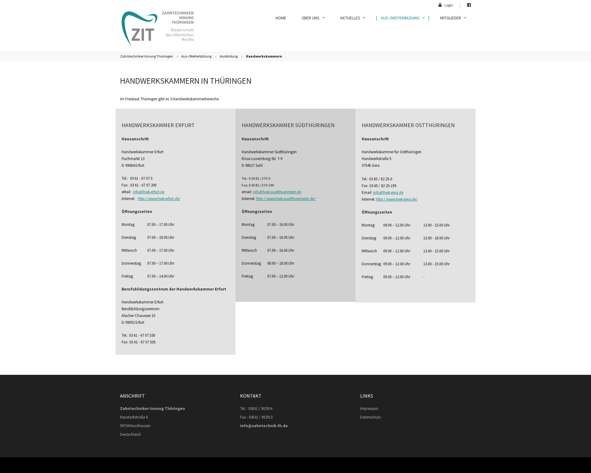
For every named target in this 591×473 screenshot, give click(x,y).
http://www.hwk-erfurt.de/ (159, 198)
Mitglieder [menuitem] (450, 18)
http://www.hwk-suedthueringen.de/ (286, 198)
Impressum (369, 408)
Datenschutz (370, 417)
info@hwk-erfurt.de (148, 191)
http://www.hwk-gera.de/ (396, 199)
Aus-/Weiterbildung (196, 56)
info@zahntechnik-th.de (264, 425)
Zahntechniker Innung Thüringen (146, 56)
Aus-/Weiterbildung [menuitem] (400, 18)
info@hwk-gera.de (388, 192)
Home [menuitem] (280, 18)
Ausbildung (229, 56)
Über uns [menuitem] (311, 18)
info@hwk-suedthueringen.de (277, 191)
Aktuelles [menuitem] (350, 18)
